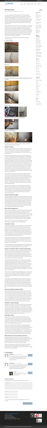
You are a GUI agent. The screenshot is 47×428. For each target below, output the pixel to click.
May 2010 (37, 68)
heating (37, 83)
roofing (37, 89)
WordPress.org (38, 104)
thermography (38, 91)
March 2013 (38, 60)
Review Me (18, 418)
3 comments (20, 11)
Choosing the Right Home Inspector (38, 31)
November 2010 (38, 65)
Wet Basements (38, 53)
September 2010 (39, 66)
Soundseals (11, 354)
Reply (30, 355)
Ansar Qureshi (38, 45)
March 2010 (38, 71)
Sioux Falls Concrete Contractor (38, 39)
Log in (37, 99)
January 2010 (38, 73)
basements (16, 11)
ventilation (38, 92)
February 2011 (38, 63)
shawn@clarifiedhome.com (11, 417)
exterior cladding (39, 80)
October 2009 (38, 74)
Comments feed (38, 103)
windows (37, 94)
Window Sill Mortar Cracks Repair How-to (38, 42)
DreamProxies (11, 363)
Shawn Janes (8, 11)
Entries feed (38, 101)
